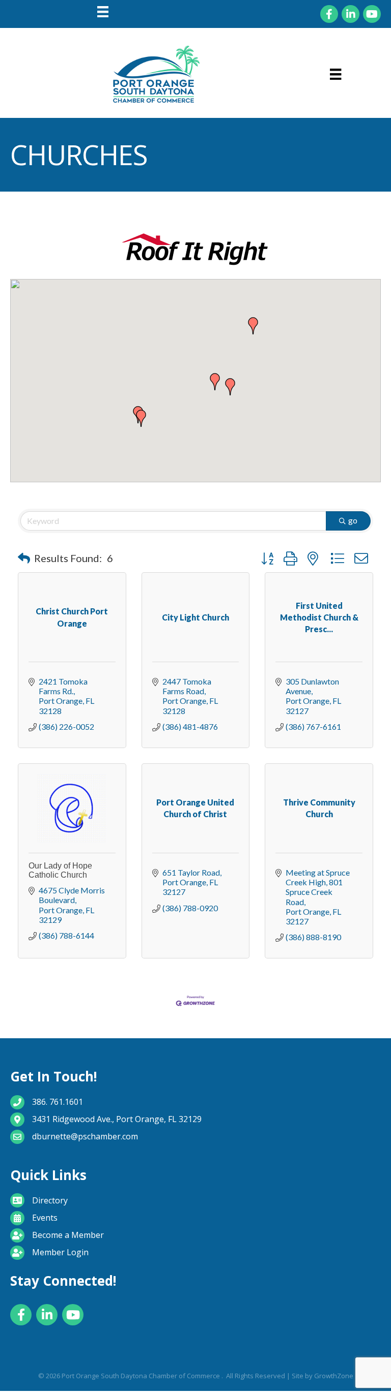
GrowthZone (333, 1375)
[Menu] (103, 12)
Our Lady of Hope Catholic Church (60, 870)
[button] (253, 325)
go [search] (352, 520)
